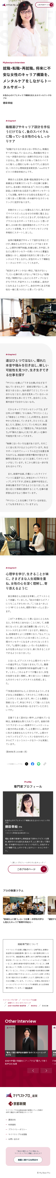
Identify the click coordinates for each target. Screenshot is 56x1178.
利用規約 (12, 1124)
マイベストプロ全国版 (17, 1134)
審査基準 (28, 988)
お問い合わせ (14, 1139)
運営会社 (12, 1119)
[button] (33, 1070)
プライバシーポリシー (17, 1129)
